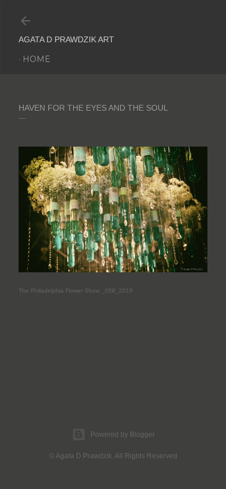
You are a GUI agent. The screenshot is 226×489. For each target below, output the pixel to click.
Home (36, 59)
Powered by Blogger (122, 434)
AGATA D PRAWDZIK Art (66, 39)
